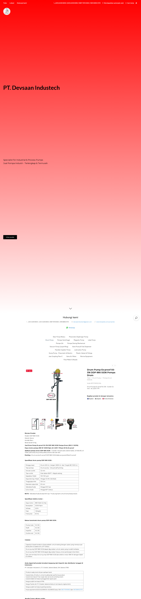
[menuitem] (113, 365)
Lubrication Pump (80, 350)
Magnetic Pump (79, 340)
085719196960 (65, 589)
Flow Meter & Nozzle (70, 360)
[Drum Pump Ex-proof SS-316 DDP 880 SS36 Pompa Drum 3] (60, 424)
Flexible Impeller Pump (62, 350)
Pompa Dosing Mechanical (76, 343)
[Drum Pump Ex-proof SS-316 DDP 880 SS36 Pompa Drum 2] (51, 424)
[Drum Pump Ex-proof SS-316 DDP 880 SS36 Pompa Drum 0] (35, 424)
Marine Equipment (86, 356)
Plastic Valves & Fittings (84, 353)
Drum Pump (49, 340)
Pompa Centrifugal (63, 340)
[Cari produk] (136, 317)
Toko (5, 3)
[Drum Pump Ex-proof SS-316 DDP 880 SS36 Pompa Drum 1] (42, 424)
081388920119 (78, 589)
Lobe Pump (91, 340)
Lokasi (12, 3)
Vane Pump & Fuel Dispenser (81, 347)
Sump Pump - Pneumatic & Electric (60, 353)
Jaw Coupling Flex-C (55, 356)
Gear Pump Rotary (59, 337)
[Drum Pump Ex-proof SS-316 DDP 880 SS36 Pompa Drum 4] (72, 424)
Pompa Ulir (59, 343)
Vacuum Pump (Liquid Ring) (59, 347)
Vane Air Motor (71, 356)
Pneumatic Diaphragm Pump (78, 337)
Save (30, 371)
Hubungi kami (22, 3)
